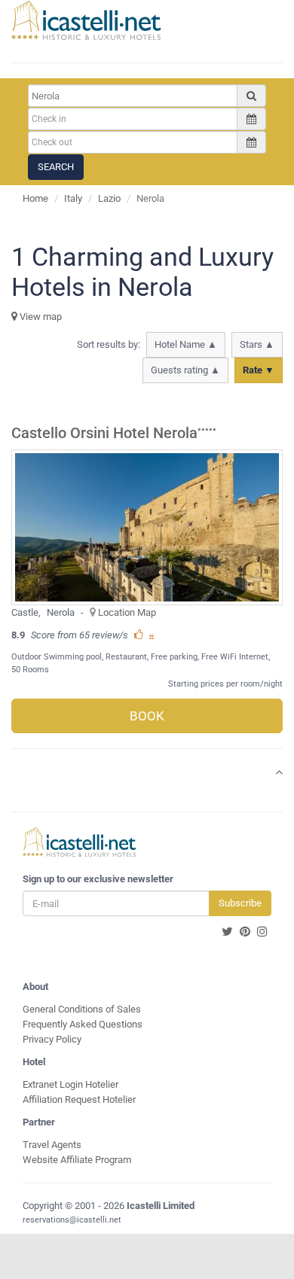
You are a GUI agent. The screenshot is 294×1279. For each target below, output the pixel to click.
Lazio (109, 198)
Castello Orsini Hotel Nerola (104, 433)
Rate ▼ (258, 370)
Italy (73, 198)
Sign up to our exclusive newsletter (98, 879)
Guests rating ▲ (185, 370)
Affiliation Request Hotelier (79, 1099)
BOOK (147, 715)
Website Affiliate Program (77, 1159)
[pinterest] (245, 932)
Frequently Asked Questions (82, 1024)
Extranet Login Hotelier (70, 1084)
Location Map (127, 612)
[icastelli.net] (86, 20)
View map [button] (39, 316)
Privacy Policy (52, 1039)
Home (35, 198)
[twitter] (227, 932)
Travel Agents (52, 1144)
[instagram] (262, 932)
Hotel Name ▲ (186, 344)
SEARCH (56, 166)
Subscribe (240, 903)
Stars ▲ (257, 344)
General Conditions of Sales (82, 1009)
